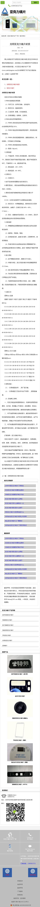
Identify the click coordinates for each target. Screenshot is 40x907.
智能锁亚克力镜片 (7, 620)
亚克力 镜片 (10, 88)
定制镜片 (4, 645)
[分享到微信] (11, 856)
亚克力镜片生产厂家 (13, 36)
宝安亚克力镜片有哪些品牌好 (14, 543)
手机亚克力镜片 (6, 635)
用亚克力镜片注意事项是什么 (14, 565)
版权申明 (20, 888)
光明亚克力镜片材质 (13, 84)
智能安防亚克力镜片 (7, 630)
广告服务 (20, 891)
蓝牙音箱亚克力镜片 (7, 615)
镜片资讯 (22, 36)
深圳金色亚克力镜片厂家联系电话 (16, 578)
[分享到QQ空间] (5, 856)
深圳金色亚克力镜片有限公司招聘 (16, 569)
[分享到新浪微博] (8, 856)
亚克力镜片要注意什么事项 (13, 551)
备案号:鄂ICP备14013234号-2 (20, 902)
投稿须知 (20, 895)
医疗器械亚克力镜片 (7, 625)
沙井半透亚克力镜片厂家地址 (14, 538)
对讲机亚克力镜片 (7, 640)
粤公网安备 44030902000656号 (22, 905)
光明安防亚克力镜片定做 (15, 476)
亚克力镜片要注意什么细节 (13, 560)
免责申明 (20, 884)
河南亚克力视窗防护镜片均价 (14, 547)
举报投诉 (20, 881)
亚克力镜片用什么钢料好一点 (14, 556)
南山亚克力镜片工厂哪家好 (13, 573)
